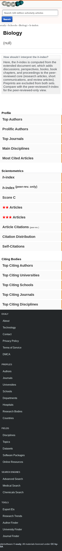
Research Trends (12, 516)
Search (7, 19)
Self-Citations (13, 246)
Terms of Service (12, 347)
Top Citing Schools (17, 285)
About (6, 321)
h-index (33, 25)
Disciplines (9, 435)
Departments (10, 398)
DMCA (6, 354)
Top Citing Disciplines (20, 304)
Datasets (8, 448)
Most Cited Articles (17, 158)
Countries (8, 418)
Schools (12, 25)
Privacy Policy (11, 341)
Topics (6, 442)
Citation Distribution (18, 237)
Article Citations (20, 227)
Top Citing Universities (20, 275)
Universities (9, 384)
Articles (12, 207)
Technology (9, 327)
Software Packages (14, 455)
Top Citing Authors (17, 265)
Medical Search (11, 485)
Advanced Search (13, 479)
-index (8, 177)
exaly (3, 25)
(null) (7, 43)
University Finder (12, 529)
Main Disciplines (15, 148)
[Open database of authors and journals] (12, 2)
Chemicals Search (13, 492)
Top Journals (13, 139)
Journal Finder (11, 536)
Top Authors (12, 119)
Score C (9, 197)
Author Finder (10, 522)
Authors (7, 371)
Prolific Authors (15, 129)
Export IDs (8, 509)
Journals (7, 378)
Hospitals (8, 404)
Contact (7, 334)
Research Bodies (12, 411)
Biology (23, 25)
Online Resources (13, 462)
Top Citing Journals (18, 295)
